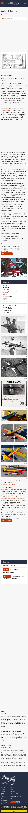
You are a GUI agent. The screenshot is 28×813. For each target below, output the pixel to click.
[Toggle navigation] (25, 3)
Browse (3, 791)
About (12, 788)
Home (4, 18)
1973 (6, 293)
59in (4, 294)
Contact (12, 798)
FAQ (11, 789)
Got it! (14, 811)
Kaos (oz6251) (7, 110)
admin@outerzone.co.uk (8, 484)
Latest (3, 789)
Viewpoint (4, 800)
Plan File (6, 570)
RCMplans (8, 291)
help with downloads (7, 582)
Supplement (7, 576)
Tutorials (3, 795)
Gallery (3, 793)
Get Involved (14, 793)
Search (3, 788)
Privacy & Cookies (15, 796)
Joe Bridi (6, 289)
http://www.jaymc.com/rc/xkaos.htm (11, 498)
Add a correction (7, 254)
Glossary (12, 791)
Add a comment (6, 520)
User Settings (14, 795)
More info (24, 808)
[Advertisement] (14, 35)
